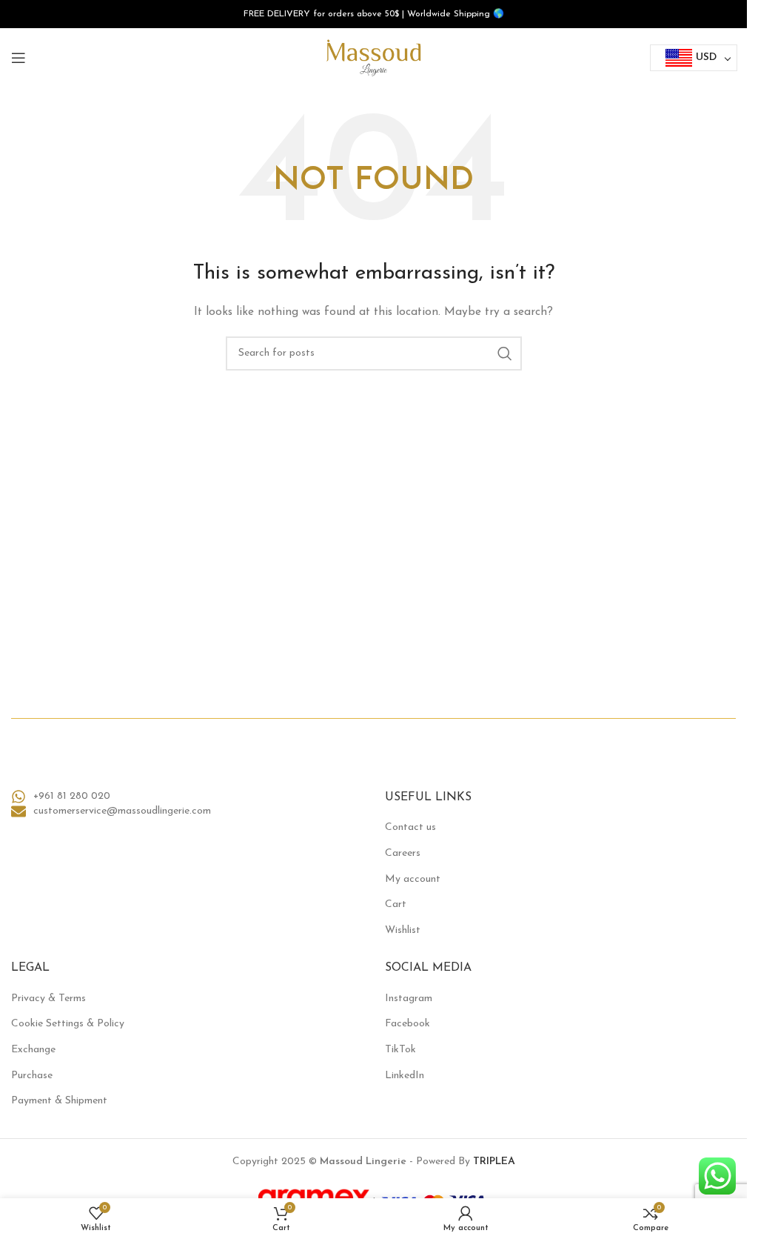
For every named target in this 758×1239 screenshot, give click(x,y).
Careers (402, 853)
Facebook (407, 1023)
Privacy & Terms (48, 998)
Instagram (408, 998)
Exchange (33, 1049)
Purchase (32, 1075)
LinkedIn (404, 1075)
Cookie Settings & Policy (67, 1023)
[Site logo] (373, 57)
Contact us (410, 827)
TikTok (400, 1049)
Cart (395, 904)
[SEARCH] (505, 353)
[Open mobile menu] (18, 58)
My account (412, 879)
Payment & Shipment (59, 1100)
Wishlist (402, 930)
